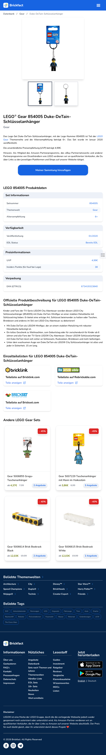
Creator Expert (60, 594)
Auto (86, 611)
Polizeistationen (35, 617)
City (30, 584)
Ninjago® (8, 594)
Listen (56, 690)
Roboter (21, 617)
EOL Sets (33, 682)
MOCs (56, 687)
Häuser (60, 617)
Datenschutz (9, 679)
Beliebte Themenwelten (21, 577)
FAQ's (6, 667)
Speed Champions (12, 589)
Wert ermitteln (35, 698)
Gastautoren (9, 663)
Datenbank (33, 663)
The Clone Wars (11, 622)
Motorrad (71, 617)
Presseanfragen (11, 675)
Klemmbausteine (61, 679)
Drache (95, 611)
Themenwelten (36, 674)
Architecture (9, 584)
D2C (6, 611)
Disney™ (57, 584)
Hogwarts (55, 611)
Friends (81, 594)
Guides (56, 659)
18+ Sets (32, 686)
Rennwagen (34, 611)
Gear (95, 210)
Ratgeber (58, 667)
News (31, 694)
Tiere (78, 611)
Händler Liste (35, 678)
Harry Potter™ (85, 589)
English (81, 680)
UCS (45, 611)
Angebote (33, 659)
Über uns (8, 659)
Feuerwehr (49, 617)
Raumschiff (9, 617)
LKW (97, 617)
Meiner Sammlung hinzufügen (53, 170)
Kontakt (7, 671)
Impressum (9, 683)
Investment (58, 663)
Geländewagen (85, 617)
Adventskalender (19, 611)
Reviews (57, 671)
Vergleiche (58, 675)
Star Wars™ (84, 584)
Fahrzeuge (68, 611)
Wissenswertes (61, 683)
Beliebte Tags (13, 603)
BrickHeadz (59, 589)
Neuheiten (33, 690)
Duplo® (32, 589)
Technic (32, 594)
